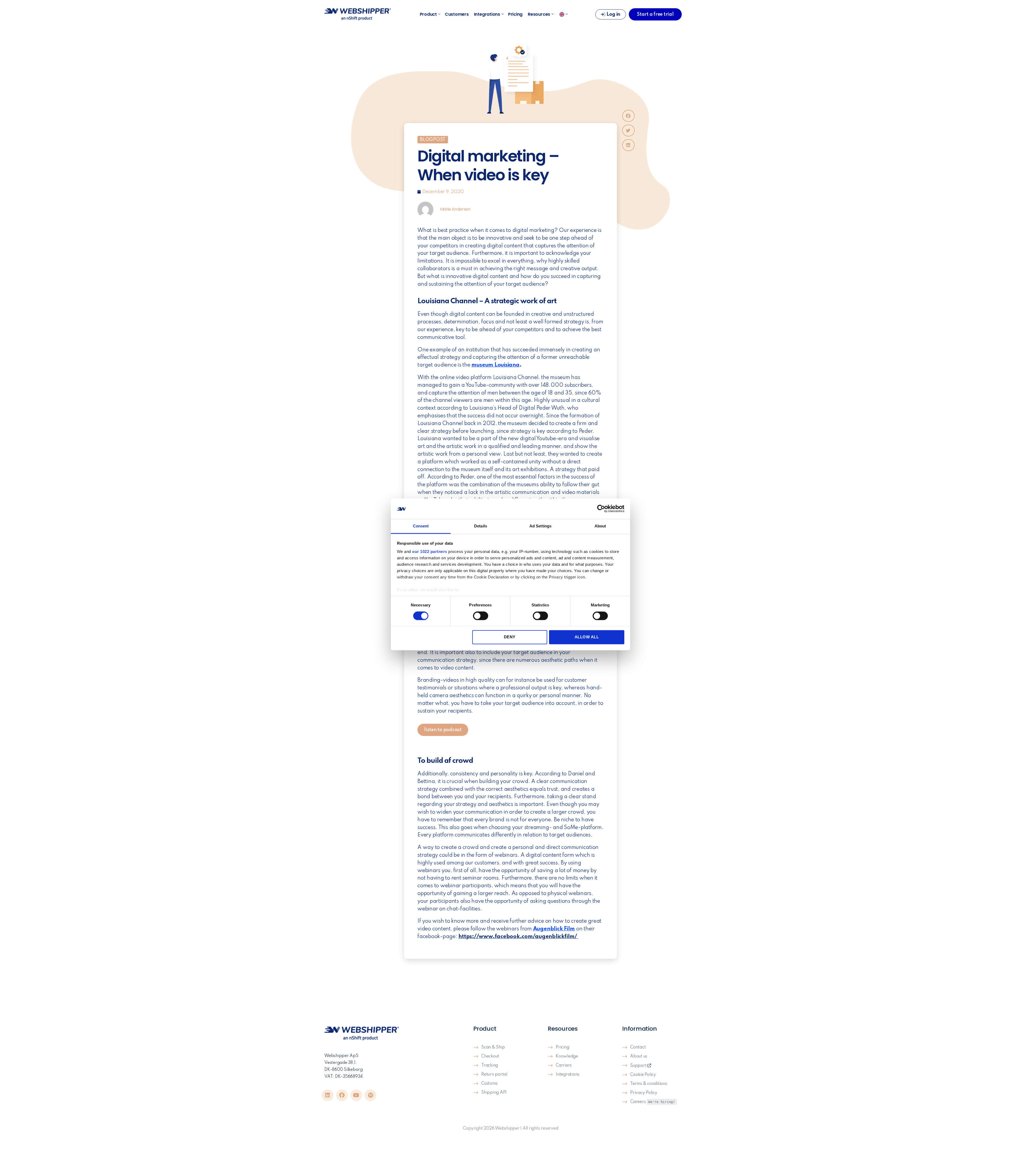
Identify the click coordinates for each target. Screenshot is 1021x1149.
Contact (638, 1047)
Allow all (587, 637)
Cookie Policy (643, 1075)
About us (638, 1056)
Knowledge (567, 1056)
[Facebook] (342, 1095)
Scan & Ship (493, 1047)
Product (428, 14)
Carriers (564, 1065)
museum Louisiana (495, 365)
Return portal (494, 1074)
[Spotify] (370, 1095)
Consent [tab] (421, 526)
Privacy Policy (643, 1093)
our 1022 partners (429, 551)
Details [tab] (480, 526)
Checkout (490, 1056)
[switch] (480, 616)
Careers (652, 1102)
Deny (510, 637)
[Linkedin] (327, 1095)
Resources (539, 14)
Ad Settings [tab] (540, 526)
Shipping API (494, 1092)
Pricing (515, 14)
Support (638, 1066)
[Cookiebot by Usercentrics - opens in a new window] (601, 509)
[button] (628, 116)
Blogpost (432, 139)
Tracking (489, 1065)
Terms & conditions (648, 1084)
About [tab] (600, 526)
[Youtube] (356, 1095)
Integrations (487, 14)
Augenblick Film (554, 929)
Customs (489, 1083)
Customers (457, 14)
